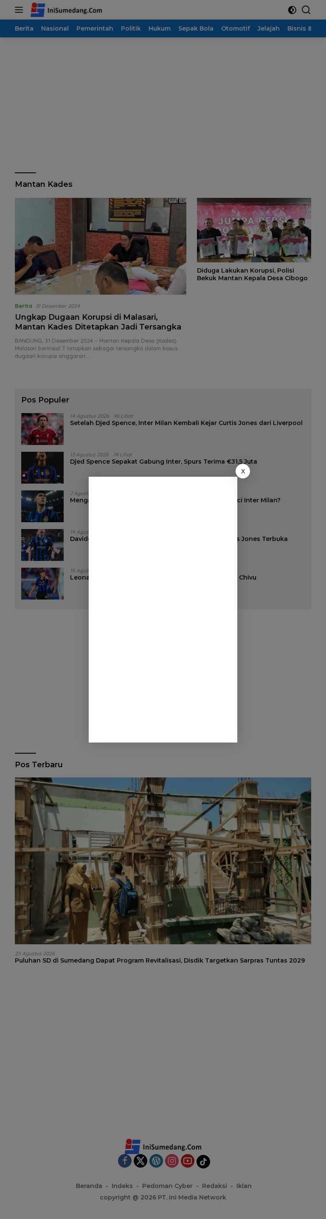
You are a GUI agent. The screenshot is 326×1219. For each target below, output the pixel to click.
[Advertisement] (165, 608)
